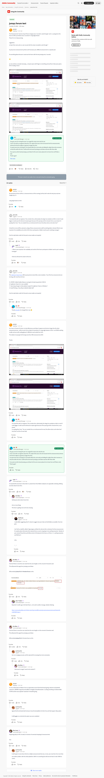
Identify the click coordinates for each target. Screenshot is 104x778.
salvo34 (14, 29)
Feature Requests (44, 3)
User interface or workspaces (16, 165)
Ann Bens (18, 495)
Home (3, 7)
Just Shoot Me (19, 651)
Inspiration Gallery (54, 3)
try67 (17, 245)
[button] (89, 3)
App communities (9, 7)
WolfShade (20, 518)
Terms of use (34, 775)
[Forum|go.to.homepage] (8, 3)
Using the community (26, 775)
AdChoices (75, 775)
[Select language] (81, 3)
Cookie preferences (47, 775)
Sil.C (15, 137)
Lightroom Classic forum (16, 275)
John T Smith (19, 600)
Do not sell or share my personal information (61, 775)
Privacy (40, 775)
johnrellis (15, 215)
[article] (36, 198)
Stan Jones (15, 730)
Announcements (34, 3)
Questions (27, 7)
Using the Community (18, 7)
